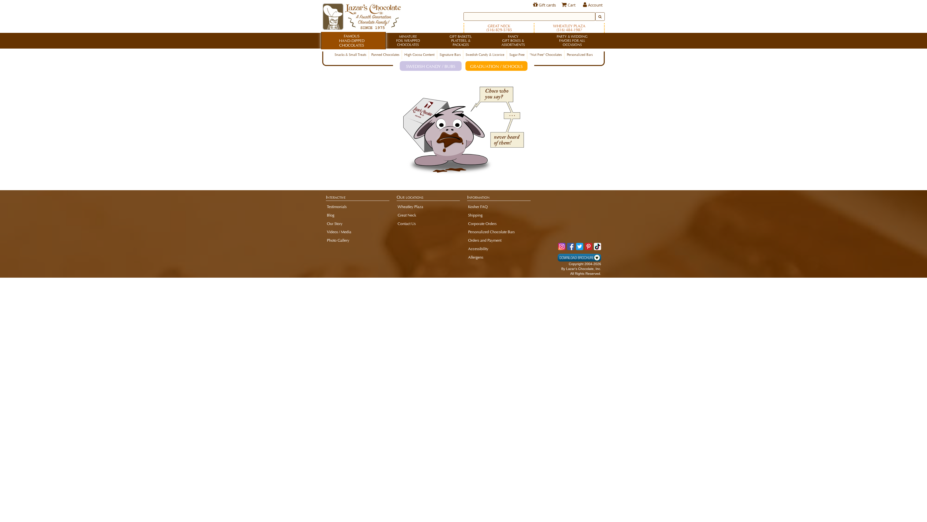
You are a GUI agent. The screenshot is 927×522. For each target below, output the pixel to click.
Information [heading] (478, 197)
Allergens (475, 257)
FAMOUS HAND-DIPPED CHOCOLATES (352, 41)
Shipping (475, 215)
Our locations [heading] (410, 197)
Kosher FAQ (478, 206)
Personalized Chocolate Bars (491, 232)
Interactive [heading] (336, 197)
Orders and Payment (484, 240)
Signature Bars (450, 55)
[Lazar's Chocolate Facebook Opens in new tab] (570, 246)
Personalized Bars (580, 55)
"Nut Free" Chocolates (546, 55)
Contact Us (407, 223)
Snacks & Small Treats (350, 55)
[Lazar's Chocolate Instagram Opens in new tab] (561, 246)
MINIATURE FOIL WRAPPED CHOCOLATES (408, 41)
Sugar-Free (517, 55)
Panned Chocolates (385, 55)
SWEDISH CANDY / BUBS (430, 66)
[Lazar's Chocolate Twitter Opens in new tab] (579, 246)
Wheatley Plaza (569, 28)
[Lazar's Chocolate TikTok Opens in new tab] (597, 246)
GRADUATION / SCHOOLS (496, 66)
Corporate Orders (482, 223)
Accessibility (478, 248)
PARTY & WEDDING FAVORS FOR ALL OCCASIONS (572, 41)
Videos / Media (339, 232)
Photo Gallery (338, 240)
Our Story (335, 223)
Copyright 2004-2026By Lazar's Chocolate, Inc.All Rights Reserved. (581, 269)
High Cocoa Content (419, 55)
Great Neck (499, 28)
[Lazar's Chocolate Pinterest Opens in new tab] (588, 246)
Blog (330, 215)
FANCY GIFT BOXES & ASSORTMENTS (513, 41)
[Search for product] (600, 16)
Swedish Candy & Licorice (485, 55)
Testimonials (337, 206)
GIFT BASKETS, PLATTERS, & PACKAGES (460, 41)
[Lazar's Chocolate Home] (361, 16)
